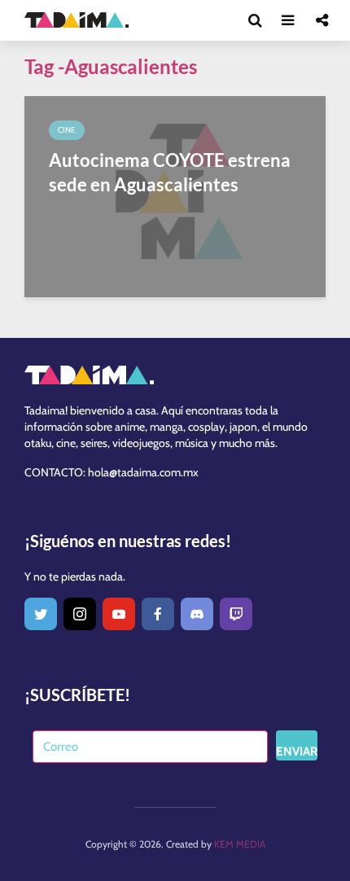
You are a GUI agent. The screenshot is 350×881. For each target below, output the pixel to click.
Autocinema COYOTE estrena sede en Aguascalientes (170, 172)
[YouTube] (119, 614)
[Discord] (197, 614)
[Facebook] (158, 614)
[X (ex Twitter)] (40, 614)
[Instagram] (79, 614)
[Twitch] (236, 614)
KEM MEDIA (239, 844)
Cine (67, 130)
